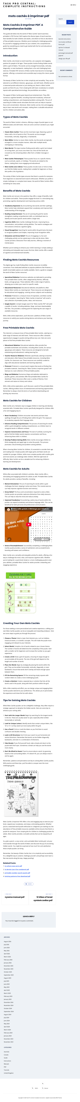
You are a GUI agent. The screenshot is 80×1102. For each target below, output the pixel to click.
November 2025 (8, 969)
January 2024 (7, 1036)
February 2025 (8, 996)
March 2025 (7, 993)
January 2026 (7, 963)
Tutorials (6, 1070)
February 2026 (8, 960)
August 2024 (7, 1014)
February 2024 (8, 1033)
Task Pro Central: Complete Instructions (24, 5)
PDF (5, 1067)
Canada (30, 884)
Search (61, 19)
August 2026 (7, 941)
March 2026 (7, 957)
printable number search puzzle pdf (17, 873)
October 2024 (8, 1008)
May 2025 (6, 987)
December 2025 (8, 966)
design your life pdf (64, 58)
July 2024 (6, 1017)
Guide (5, 1058)
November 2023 (8, 1042)
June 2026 (7, 947)
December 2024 (8, 1002)
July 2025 (6, 981)
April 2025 (7, 990)
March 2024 (7, 1030)
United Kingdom (9, 1073)
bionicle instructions (65, 39)
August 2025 (7, 978)
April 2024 (7, 1027)
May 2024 (6, 1024)
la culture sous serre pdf (13, 866)
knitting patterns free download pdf (17, 876)
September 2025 (9, 975)
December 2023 (8, 1039)
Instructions (7, 1061)
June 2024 (7, 1020)
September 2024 (9, 1011)
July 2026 (6, 944)
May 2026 (6, 951)
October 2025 (8, 972)
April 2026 (7, 954)
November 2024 (8, 1005)
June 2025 (7, 984)
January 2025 (7, 999)
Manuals (6, 1064)
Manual (46, 1088)
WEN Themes (59, 1097)
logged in (17, 921)
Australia (6, 1052)
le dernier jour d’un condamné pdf (17, 869)
